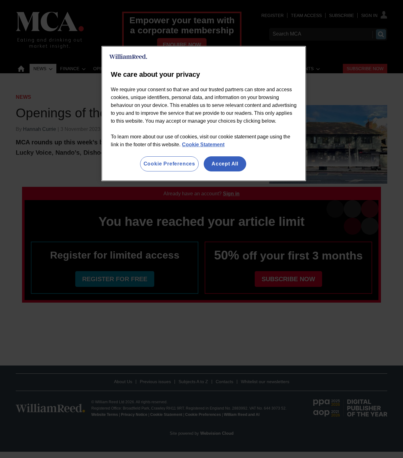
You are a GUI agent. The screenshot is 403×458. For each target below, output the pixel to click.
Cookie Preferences (169, 163)
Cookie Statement (203, 144)
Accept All (225, 163)
